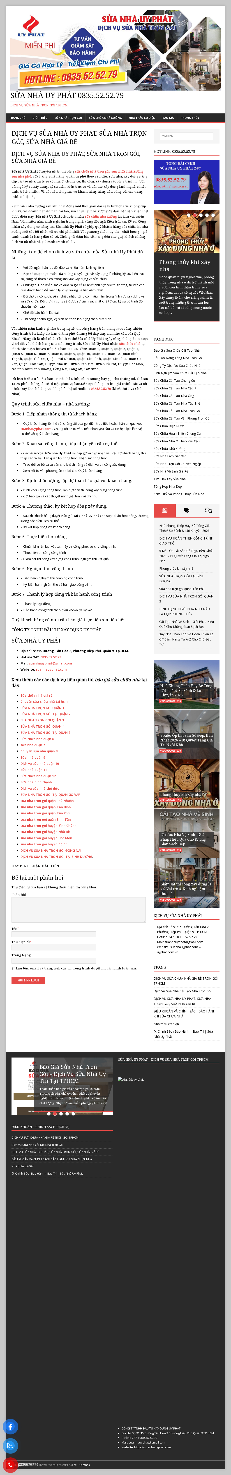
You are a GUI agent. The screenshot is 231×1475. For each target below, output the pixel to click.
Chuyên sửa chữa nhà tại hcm (44, 701)
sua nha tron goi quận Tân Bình (46, 807)
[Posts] (165, 510)
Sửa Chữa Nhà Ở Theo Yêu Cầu (177, 441)
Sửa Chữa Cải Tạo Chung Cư (174, 380)
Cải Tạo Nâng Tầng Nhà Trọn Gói (178, 358)
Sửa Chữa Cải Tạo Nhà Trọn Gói (177, 411)
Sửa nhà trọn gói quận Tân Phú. (182, 589)
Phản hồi (19, 894)
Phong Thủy (190, 118)
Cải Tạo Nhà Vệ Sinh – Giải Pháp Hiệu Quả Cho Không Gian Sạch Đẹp (183, 839)
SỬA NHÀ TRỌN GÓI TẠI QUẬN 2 (45, 714)
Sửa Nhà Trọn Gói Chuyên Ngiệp (177, 464)
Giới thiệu (40, 118)
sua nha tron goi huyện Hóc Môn (46, 838)
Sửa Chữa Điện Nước (169, 426)
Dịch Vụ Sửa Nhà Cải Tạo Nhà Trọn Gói (182, 991)
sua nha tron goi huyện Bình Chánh (48, 825)
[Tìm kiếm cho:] (186, 136)
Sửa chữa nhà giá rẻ (36, 695)
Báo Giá (168, 118)
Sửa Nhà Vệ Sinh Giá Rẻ (171, 471)
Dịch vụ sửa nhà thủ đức (40, 788)
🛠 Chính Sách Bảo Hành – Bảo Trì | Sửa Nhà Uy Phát (183, 1033)
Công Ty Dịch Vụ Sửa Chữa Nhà (177, 365)
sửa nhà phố (21, 176)
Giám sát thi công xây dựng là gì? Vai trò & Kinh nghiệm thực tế (185, 889)
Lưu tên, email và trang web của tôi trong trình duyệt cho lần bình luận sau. (76, 968)
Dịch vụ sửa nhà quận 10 (40, 763)
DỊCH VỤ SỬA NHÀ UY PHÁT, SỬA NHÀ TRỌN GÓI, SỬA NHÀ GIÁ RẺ (182, 1001)
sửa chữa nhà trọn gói (92, 171)
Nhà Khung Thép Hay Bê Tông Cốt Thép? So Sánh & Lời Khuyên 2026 (186, 690)
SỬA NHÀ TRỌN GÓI (68, 118)
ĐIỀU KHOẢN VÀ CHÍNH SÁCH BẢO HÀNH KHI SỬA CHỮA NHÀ (184, 1013)
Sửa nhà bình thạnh (36, 782)
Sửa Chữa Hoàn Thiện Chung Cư (177, 433)
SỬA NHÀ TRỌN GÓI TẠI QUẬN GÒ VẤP (50, 794)
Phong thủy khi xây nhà (176, 568)
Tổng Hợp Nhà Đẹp (168, 486)
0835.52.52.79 (50, 657)
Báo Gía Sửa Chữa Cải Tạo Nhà (177, 350)
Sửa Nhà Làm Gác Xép (170, 456)
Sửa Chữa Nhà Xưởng (105, 118)
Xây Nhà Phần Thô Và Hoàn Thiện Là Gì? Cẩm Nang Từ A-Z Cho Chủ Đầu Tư (186, 639)
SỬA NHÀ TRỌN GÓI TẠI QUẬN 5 (45, 732)
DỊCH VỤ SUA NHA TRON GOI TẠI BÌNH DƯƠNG (56, 856)
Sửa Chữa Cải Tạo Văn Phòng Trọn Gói (182, 418)
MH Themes (82, 1465)
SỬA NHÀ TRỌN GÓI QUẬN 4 (42, 726)
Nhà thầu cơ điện (142, 118)
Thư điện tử (21, 942)
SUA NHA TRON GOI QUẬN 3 (42, 720)
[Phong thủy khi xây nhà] (186, 231)
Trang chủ (17, 118)
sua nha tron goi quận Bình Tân (46, 819)
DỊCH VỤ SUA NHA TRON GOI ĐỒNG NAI (51, 850)
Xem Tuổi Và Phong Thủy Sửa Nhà (179, 494)
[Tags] (187, 510)
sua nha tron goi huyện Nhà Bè (45, 832)
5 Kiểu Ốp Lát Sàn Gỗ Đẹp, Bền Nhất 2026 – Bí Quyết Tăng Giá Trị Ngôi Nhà (186, 556)
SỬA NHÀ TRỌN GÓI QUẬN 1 (42, 708)
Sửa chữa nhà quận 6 (37, 739)
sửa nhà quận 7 (33, 745)
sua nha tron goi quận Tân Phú (45, 813)
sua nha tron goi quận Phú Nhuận (47, 801)
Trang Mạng (21, 955)
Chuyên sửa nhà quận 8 (39, 751)
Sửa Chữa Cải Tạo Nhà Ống (174, 395)
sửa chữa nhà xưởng (127, 171)
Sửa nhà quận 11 (34, 769)
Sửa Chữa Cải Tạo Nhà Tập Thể (177, 403)
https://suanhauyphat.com (152, 1447)
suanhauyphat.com (36, 429)
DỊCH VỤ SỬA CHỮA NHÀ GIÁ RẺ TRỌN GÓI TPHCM (186, 981)
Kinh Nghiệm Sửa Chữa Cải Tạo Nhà (180, 373)
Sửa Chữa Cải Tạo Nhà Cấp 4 (175, 388)
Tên (14, 928)
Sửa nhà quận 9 (33, 757)
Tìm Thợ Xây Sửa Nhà (170, 479)
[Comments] (208, 510)
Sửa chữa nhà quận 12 (38, 776)
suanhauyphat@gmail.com (50, 663)
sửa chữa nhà (130, 343)
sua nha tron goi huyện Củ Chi (44, 844)
